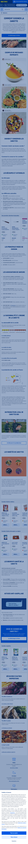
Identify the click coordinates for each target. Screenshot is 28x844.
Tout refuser (14, 837)
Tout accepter (14, 833)
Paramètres (12, 812)
